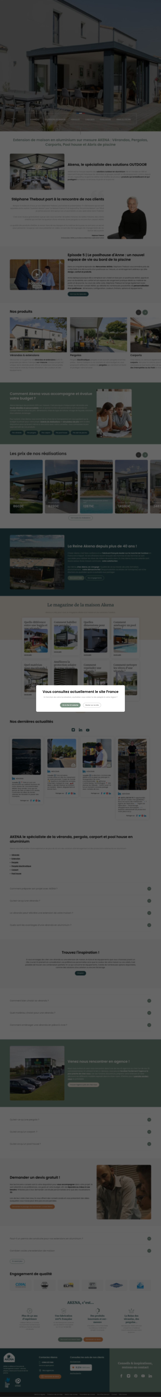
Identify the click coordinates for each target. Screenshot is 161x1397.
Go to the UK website (70, 705)
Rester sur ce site (92, 705)
